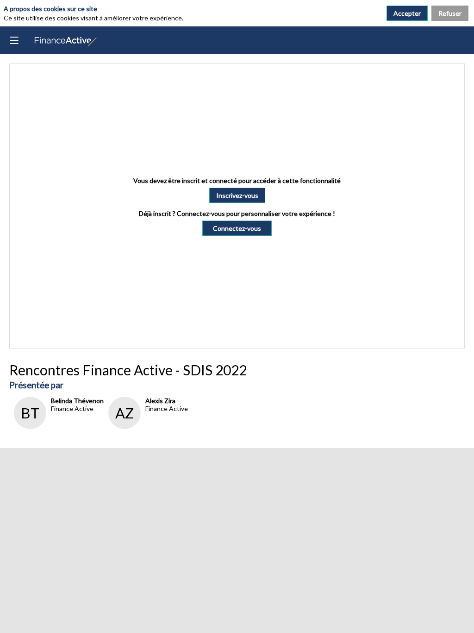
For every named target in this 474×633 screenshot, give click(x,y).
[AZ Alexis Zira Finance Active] (146, 426)
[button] (237, 195)
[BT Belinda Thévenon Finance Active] (56, 426)
